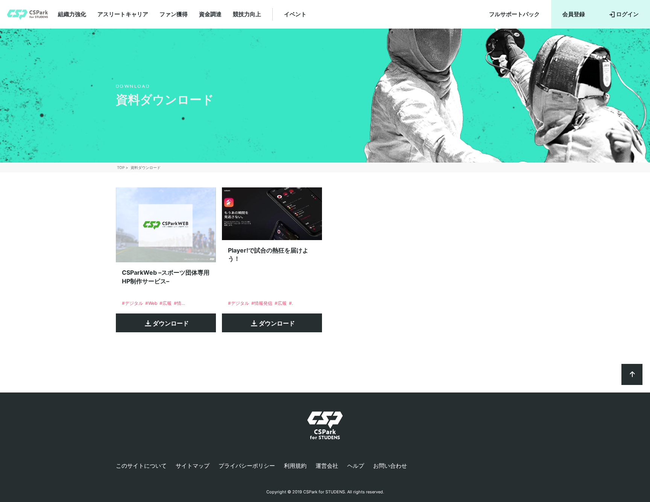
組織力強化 (72, 14)
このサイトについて (141, 465)
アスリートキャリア (122, 14)
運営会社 (327, 465)
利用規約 (295, 465)
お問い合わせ (390, 465)
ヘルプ (355, 465)
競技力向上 (247, 14)
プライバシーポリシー (247, 465)
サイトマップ (193, 465)
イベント (295, 14)
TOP (121, 167)
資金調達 (210, 14)
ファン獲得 (173, 14)
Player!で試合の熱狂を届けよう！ (268, 254)
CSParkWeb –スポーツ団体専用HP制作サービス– (166, 276)
